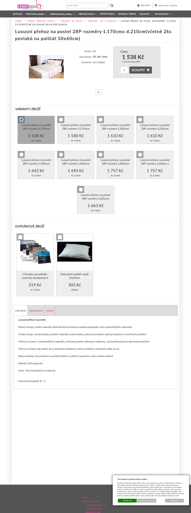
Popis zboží (20, 311)
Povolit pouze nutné (147, 500)
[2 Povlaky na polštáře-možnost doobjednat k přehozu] (35, 252)
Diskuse (49, 311)
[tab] (20, 310)
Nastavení (174, 500)
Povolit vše (127, 500)
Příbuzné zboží (36, 311)
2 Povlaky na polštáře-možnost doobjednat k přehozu (35, 278)
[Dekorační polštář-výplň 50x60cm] (74, 252)
